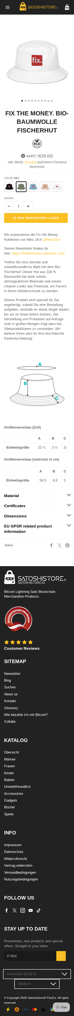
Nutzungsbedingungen (21, 879)
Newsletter (12, 674)
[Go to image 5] (35, 101)
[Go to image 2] (25, 101)
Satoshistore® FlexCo (42, 997)
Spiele (9, 814)
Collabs (10, 721)
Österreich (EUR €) (21, 974)
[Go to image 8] (45, 101)
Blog (7, 680)
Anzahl (9, 198)
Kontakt (10, 701)
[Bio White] (57, 187)
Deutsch (24, 984)
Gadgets (10, 800)
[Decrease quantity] (8, 206)
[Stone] (45, 187)
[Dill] (21, 187)
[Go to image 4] (32, 101)
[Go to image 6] (38, 101)
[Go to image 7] (42, 101)
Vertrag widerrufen (18, 865)
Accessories (13, 794)
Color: (12, 178)
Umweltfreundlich (17, 787)
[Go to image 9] (48, 101)
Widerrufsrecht (15, 859)
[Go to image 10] (52, 101)
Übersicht (11, 752)
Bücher (9, 807)
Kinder (9, 773)
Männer (10, 759)
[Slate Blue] (33, 187)
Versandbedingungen (20, 872)
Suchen (10, 687)
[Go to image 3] (29, 101)
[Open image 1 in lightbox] (37, 62)
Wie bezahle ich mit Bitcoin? (26, 715)
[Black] (9, 187)
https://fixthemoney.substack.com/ (39, 253)
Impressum (12, 845)
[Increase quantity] (28, 206)
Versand (30, 162)
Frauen (9, 766)
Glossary (11, 708)
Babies (9, 780)
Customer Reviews (22, 648)
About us (11, 694)
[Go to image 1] (22, 101)
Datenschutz (13, 852)
